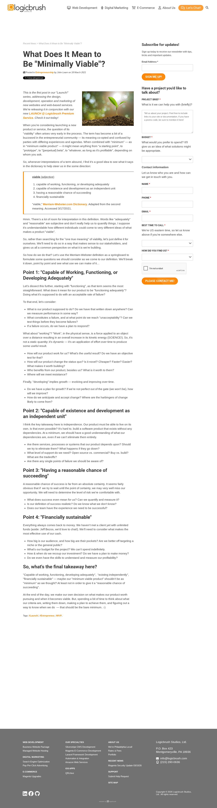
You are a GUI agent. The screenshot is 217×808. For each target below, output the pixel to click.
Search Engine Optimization (36, 761)
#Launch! (33, 615)
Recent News (29, 43)
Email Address (150, 61)
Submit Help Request (118, 776)
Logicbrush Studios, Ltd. (171, 742)
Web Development (84, 8)
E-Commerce (145, 8)
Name (145, 184)
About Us (168, 8)
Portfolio (112, 754)
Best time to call (153, 225)
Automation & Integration (77, 758)
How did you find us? (154, 250)
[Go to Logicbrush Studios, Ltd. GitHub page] (37, 793)
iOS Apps (70, 768)
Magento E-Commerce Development (83, 750)
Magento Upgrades (32, 776)
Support (113, 772)
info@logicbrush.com (173, 758)
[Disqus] (78, 668)
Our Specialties (74, 742)
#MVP (59, 615)
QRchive (69, 773)
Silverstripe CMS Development (80, 747)
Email (145, 211)
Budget (146, 137)
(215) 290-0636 (170, 762)
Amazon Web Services (76, 762)
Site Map (113, 782)
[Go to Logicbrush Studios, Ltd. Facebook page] (31, 793)
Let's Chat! (193, 8)
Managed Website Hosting (35, 750)
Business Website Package (36, 747)
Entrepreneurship (44, 72)
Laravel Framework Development (81, 754)
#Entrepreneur (47, 615)
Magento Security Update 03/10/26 (125, 765)
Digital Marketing (116, 8)
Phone (145, 197)
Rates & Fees (114, 750)
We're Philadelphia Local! (120, 747)
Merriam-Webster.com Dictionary (65, 204)
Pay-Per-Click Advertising (35, 765)
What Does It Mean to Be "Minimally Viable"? (60, 43)
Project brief (150, 99)
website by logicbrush (107, 801)
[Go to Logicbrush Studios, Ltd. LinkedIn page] (25, 793)
